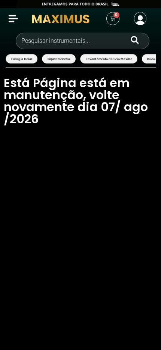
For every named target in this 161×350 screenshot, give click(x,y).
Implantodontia (58, 58)
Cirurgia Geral (21, 58)
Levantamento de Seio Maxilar (108, 58)
